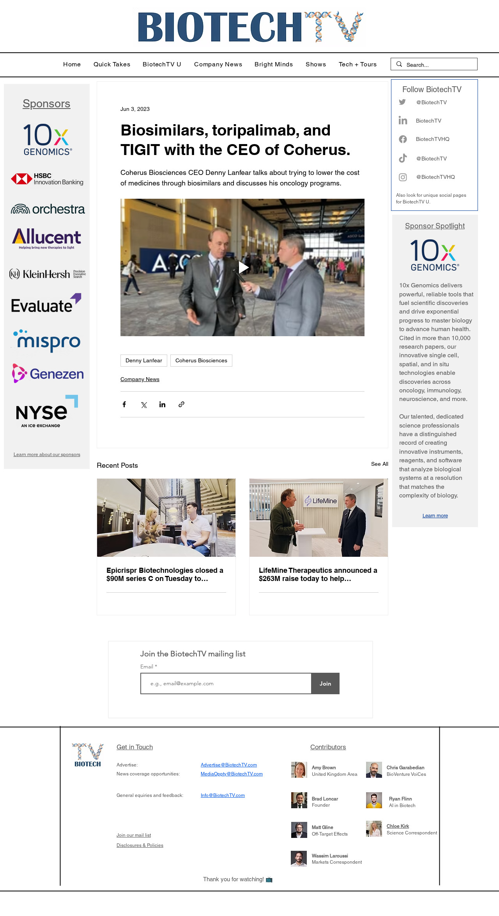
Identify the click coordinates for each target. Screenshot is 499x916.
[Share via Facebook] (124, 404)
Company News (139, 379)
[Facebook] (403, 139)
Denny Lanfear (144, 360)
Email (147, 666)
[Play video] (242, 267)
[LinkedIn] (403, 121)
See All (379, 464)
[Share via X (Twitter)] (143, 404)
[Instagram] (403, 177)
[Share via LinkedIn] (162, 404)
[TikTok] (403, 158)
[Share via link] (181, 404)
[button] (112, 64)
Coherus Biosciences (201, 360)
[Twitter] (402, 102)
